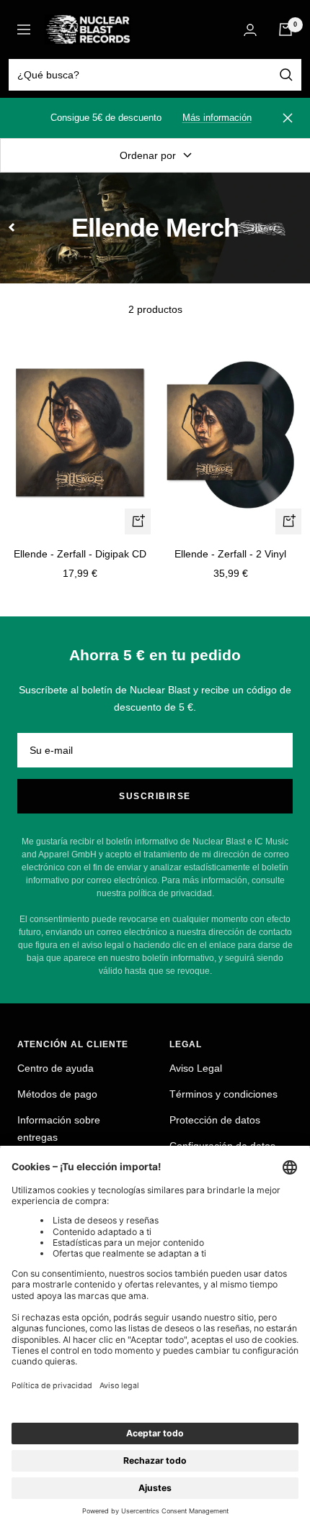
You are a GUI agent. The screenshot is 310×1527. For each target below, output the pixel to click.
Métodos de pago (57, 1094)
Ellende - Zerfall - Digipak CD (80, 554)
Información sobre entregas (58, 1128)
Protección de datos (214, 1120)
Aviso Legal (195, 1068)
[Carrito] (285, 29)
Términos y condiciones (223, 1094)
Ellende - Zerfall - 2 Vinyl (230, 554)
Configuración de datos (222, 1146)
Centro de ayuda (55, 1068)
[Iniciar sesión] (250, 30)
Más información (217, 117)
